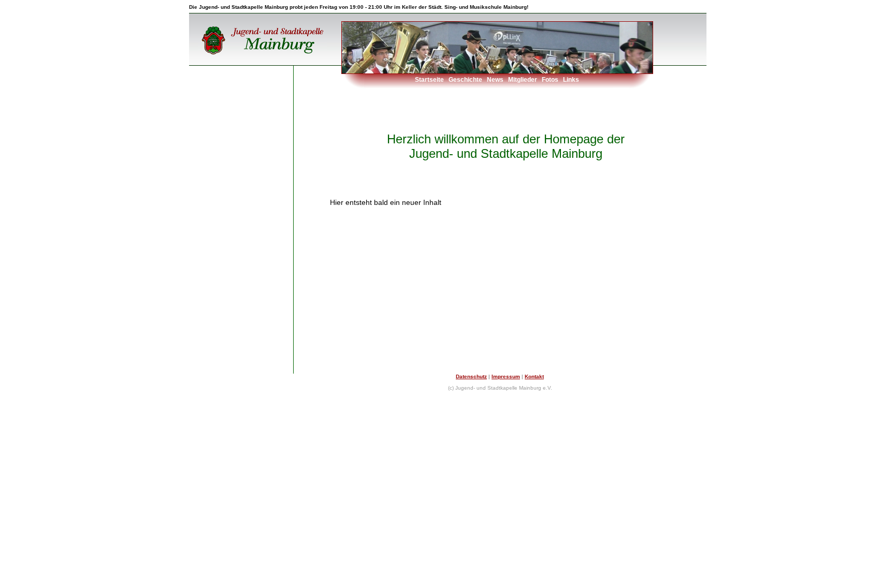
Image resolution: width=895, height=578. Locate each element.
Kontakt (534, 376)
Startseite (429, 79)
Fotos (550, 79)
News (495, 79)
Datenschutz (471, 376)
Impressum (506, 376)
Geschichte (465, 79)
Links (571, 79)
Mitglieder (522, 79)
